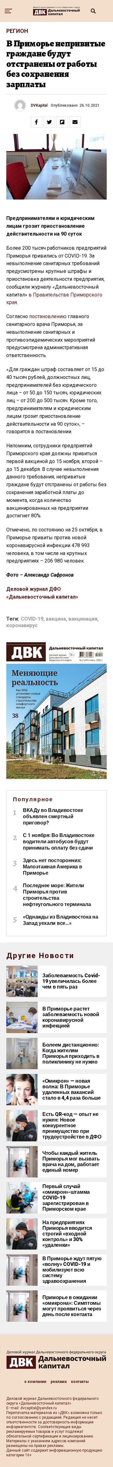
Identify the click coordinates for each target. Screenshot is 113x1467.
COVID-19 (32, 618)
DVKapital (39, 105)
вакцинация (82, 618)
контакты (80, 1381)
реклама (59, 1381)
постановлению (48, 316)
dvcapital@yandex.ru (38, 1408)
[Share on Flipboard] (62, 122)
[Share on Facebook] (36, 122)
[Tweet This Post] (49, 122)
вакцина (56, 618)
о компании (35, 1381)
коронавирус (22, 625)
